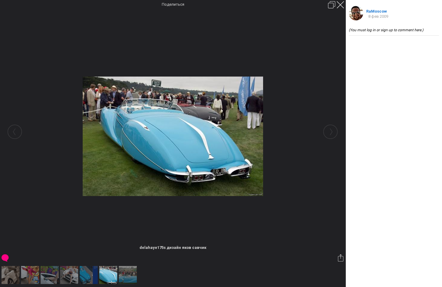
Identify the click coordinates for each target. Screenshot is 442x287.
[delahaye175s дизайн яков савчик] (109, 275)
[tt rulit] (70, 275)
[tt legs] (50, 275)
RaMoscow (376, 11)
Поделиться (173, 4)
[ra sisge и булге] (31, 275)
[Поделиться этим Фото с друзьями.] (341, 258)
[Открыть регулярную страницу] (331, 4)
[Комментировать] (5, 258)
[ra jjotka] (11, 275)
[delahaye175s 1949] (89, 275)
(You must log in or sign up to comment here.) (386, 30)
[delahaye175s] (128, 275)
